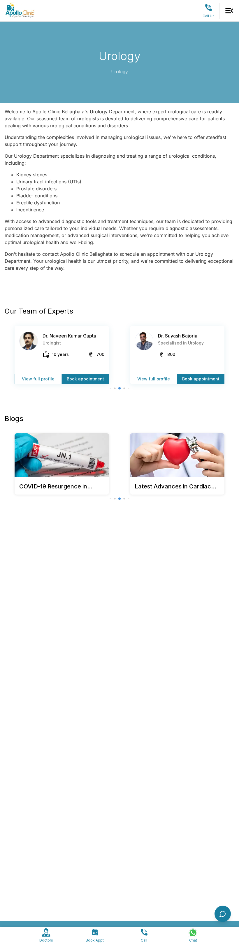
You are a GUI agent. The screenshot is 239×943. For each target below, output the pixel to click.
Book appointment (85, 378)
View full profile (38, 378)
